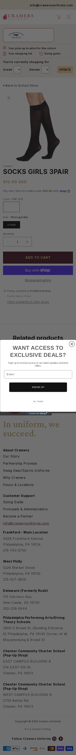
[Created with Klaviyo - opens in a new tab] (38, 413)
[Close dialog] (72, 344)
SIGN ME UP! (38, 387)
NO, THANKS (38, 401)
